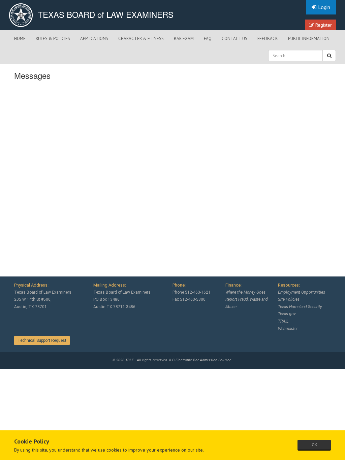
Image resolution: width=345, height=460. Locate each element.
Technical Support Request (42, 340)
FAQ (208, 38)
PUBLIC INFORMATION (309, 38)
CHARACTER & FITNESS (141, 38)
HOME (20, 38)
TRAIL (283, 321)
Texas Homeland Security (300, 306)
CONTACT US (234, 38)
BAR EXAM (184, 38)
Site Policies (289, 299)
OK (314, 444)
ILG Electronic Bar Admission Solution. (200, 360)
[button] (329, 55)
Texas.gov (287, 313)
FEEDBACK (267, 38)
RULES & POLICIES (53, 38)
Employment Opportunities (301, 292)
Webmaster (288, 328)
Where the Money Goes (245, 292)
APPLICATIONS (94, 38)
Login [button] (324, 7)
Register (323, 25)
